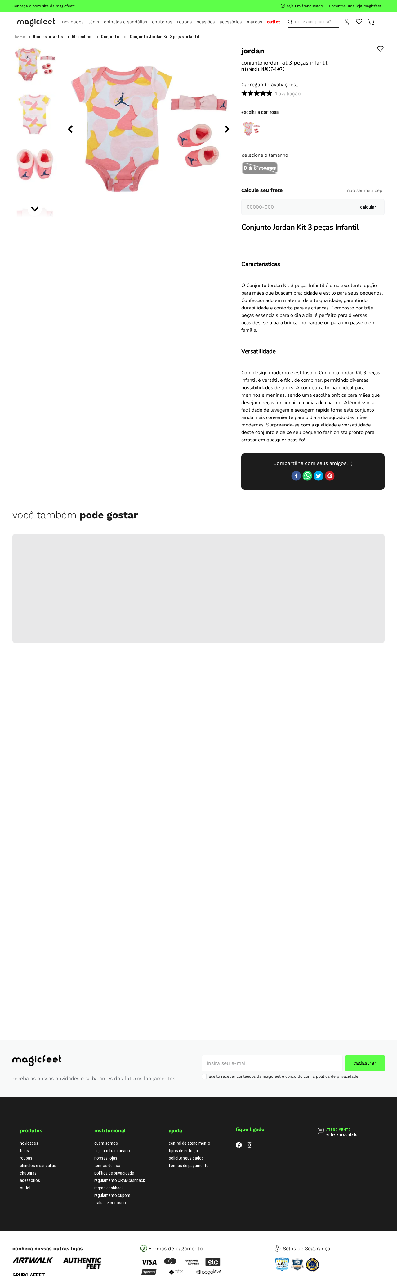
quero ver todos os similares (313, 236)
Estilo (308, 662)
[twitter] (318, 905)
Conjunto (110, 36)
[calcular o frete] (368, 281)
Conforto (308, 648)
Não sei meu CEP (364, 264)
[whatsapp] (307, 905)
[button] (260, 162)
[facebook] (296, 905)
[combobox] (313, 22)
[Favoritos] (359, 21)
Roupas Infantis (48, 36)
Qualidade (308, 676)
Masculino (81, 36)
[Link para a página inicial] (19, 37)
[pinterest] (330, 905)
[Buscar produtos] (291, 21)
